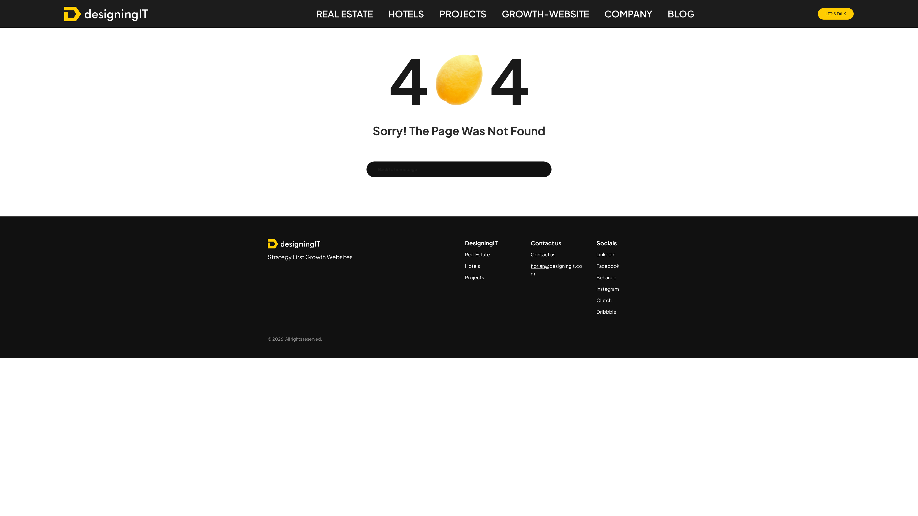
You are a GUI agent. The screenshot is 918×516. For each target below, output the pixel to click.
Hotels (472, 266)
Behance (606, 277)
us (552, 254)
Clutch (604, 300)
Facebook (607, 266)
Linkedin (605, 254)
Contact (540, 254)
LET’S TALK (835, 13)
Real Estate (477, 254)
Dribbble (606, 312)
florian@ (540, 266)
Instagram (607, 289)
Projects (474, 277)
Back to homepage (397, 169)
